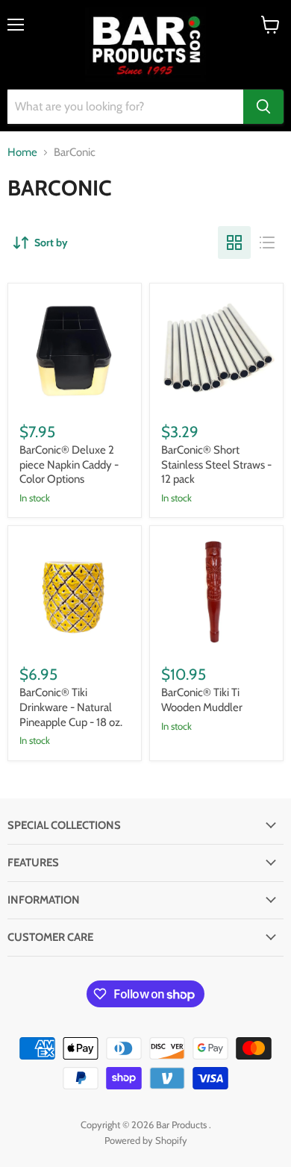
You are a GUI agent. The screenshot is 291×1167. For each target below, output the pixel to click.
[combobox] (125, 107)
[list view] (267, 242)
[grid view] (234, 242)
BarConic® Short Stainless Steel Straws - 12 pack (216, 464)
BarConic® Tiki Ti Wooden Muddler (201, 700)
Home (22, 152)
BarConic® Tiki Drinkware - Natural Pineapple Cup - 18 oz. (70, 707)
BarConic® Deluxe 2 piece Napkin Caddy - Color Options (69, 464)
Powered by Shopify (145, 1140)
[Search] (263, 107)
